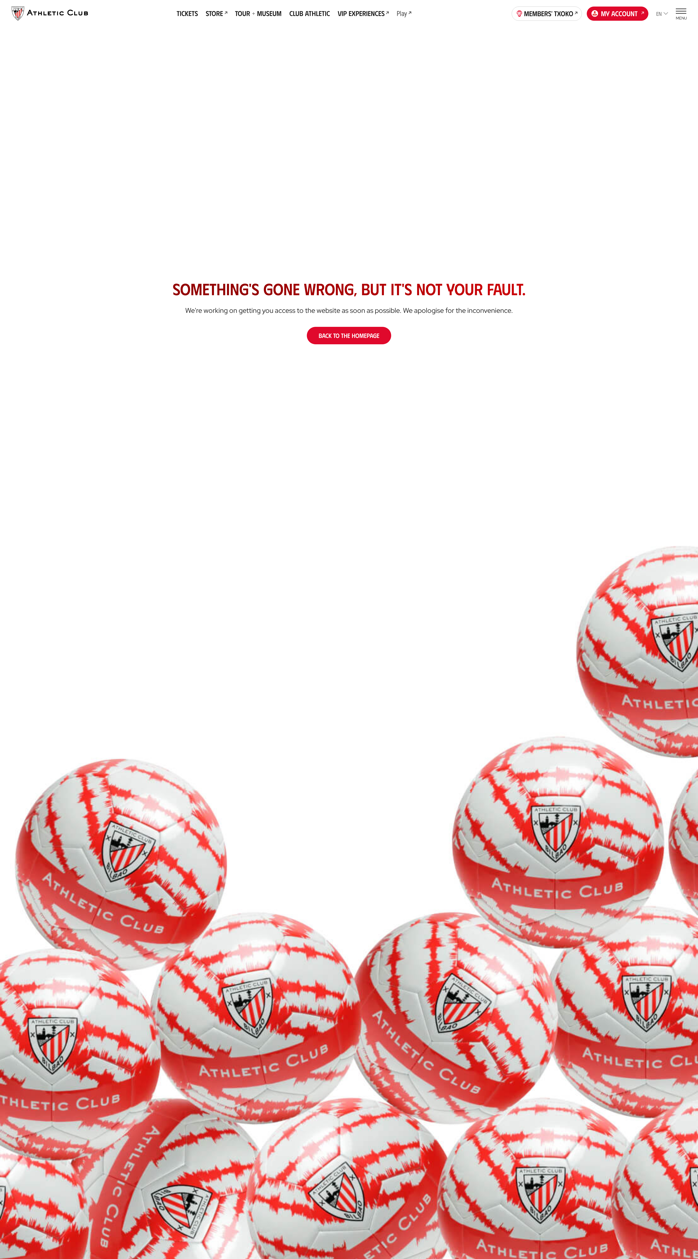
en (659, 13)
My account (619, 13)
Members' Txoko (548, 13)
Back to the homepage (349, 335)
